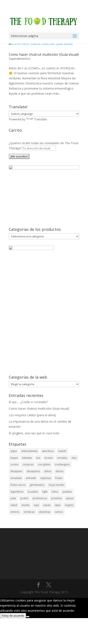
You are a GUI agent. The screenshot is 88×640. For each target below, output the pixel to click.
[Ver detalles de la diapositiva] (44, 168)
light (44, 491)
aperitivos (48, 451)
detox (47, 471)
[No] (27, 616)
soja (36, 505)
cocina (14, 464)
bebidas (27, 458)
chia (74, 458)
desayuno (16, 471)
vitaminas (44, 512)
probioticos (40, 498)
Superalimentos (19, 59)
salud (13, 505)
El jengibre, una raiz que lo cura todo (34, 433)
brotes (49, 458)
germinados (37, 485)
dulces (59, 471)
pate (13, 498)
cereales (62, 458)
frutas (58, 478)
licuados (33, 491)
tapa (57, 505)
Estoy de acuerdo (13, 615)
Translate (40, 119)
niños (55, 491)
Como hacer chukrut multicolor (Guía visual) (44, 54)
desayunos (33, 471)
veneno (14, 512)
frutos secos (17, 485)
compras (28, 464)
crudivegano (62, 464)
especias (45, 478)
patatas (67, 491)
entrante (31, 478)
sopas (47, 505)
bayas (14, 458)
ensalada (16, 478)
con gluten (44, 464)
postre (24, 498)
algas (13, 451)
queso (70, 498)
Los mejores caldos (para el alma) (32, 415)
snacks (25, 505)
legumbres (16, 491)
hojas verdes (56, 485)
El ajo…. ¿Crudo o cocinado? (28, 402)
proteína (56, 498)
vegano (69, 505)
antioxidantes (29, 451)
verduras (29, 512)
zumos (59, 512)
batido (62, 451)
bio (38, 458)
